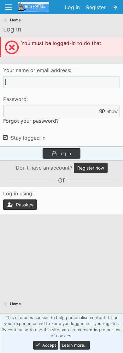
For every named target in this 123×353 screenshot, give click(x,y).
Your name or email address (36, 70)
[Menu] (8, 7)
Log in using (17, 193)
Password (14, 99)
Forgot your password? (31, 121)
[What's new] (115, 7)
